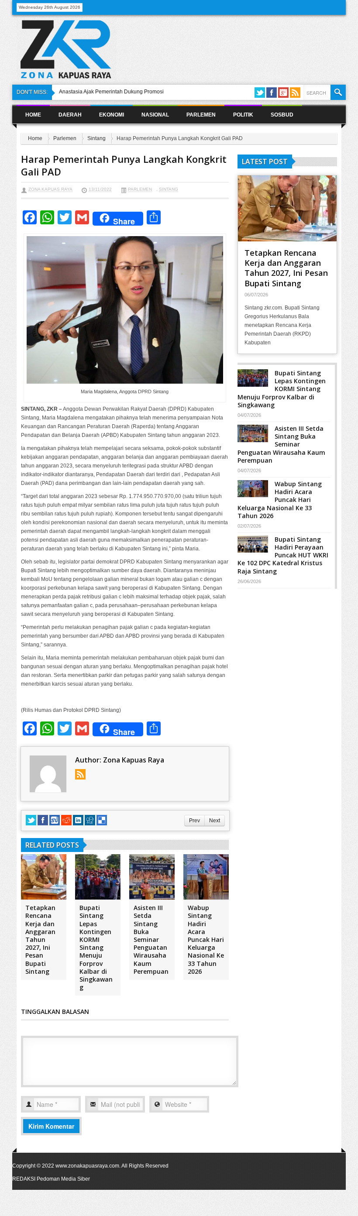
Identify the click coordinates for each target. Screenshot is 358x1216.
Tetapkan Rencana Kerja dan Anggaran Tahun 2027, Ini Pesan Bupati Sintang (40, 939)
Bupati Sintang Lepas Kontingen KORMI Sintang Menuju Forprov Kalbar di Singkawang (96, 947)
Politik (243, 115)
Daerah (70, 115)
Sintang (96, 138)
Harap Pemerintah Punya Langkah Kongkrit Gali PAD (124, 165)
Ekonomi (111, 115)
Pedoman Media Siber (63, 1179)
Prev (194, 821)
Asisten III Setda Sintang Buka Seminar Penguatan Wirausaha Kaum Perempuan (151, 939)
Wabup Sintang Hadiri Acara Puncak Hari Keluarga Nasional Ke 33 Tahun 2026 (206, 939)
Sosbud (282, 115)
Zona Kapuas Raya (50, 189)
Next (214, 821)
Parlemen (201, 115)
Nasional (155, 115)
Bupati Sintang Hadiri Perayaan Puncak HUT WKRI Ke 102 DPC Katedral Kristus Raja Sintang (283, 555)
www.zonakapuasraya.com (87, 1166)
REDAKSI (23, 1179)
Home (33, 115)
